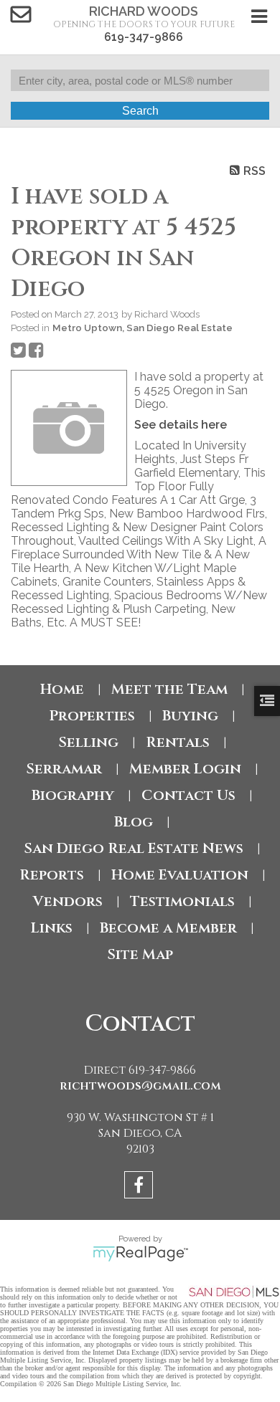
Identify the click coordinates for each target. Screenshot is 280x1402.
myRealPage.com (140, 1254)
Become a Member (168, 928)
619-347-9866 (143, 37)
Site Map (140, 954)
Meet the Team (169, 689)
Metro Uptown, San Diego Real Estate (142, 327)
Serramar (64, 768)
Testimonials (182, 901)
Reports (51, 874)
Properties (92, 715)
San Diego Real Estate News (133, 848)
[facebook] (140, 1187)
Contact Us (188, 795)
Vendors (68, 901)
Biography (73, 795)
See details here (180, 424)
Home (62, 689)
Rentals (178, 742)
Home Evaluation (179, 874)
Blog (133, 821)
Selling (88, 742)
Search (140, 111)
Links (52, 928)
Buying (190, 715)
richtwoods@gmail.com (140, 1086)
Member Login (185, 768)
